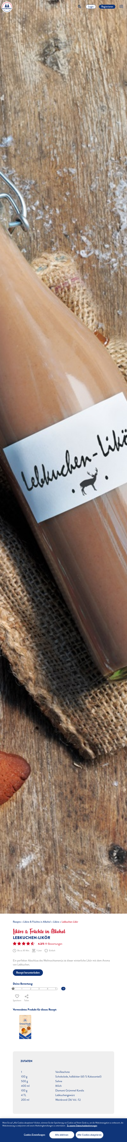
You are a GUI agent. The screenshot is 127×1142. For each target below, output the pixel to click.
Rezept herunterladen (28, 973)
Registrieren (107, 6)
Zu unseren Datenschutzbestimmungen (82, 1125)
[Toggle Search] (79, 7)
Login (91, 6)
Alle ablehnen (61, 1134)
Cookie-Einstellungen (34, 1134)
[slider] (13, 989)
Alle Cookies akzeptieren (89, 1134)
